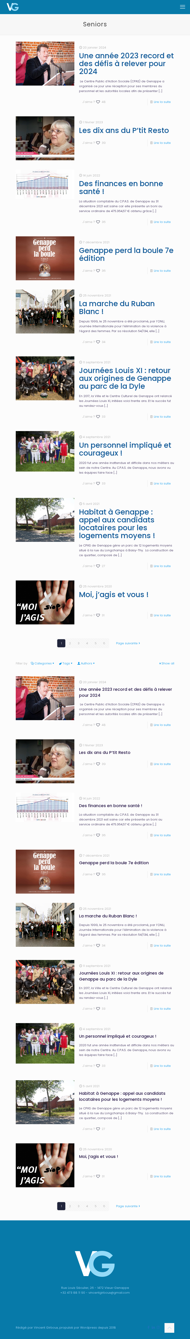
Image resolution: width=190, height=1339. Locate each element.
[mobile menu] (183, 7)
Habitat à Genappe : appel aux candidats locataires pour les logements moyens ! (117, 524)
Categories (43, 663)
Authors (86, 663)
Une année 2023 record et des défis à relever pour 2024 (126, 63)
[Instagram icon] (158, 1327)
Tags (66, 663)
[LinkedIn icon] (153, 1327)
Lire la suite (162, 102)
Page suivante (127, 643)
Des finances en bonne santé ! (121, 187)
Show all (168, 663)
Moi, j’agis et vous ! (114, 594)
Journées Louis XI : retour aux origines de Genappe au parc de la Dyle (125, 378)
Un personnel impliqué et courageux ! (125, 449)
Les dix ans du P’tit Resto (124, 130)
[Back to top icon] (169, 1328)
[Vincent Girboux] (13, 7)
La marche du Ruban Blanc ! (117, 307)
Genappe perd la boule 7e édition (126, 254)
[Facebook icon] (148, 1327)
